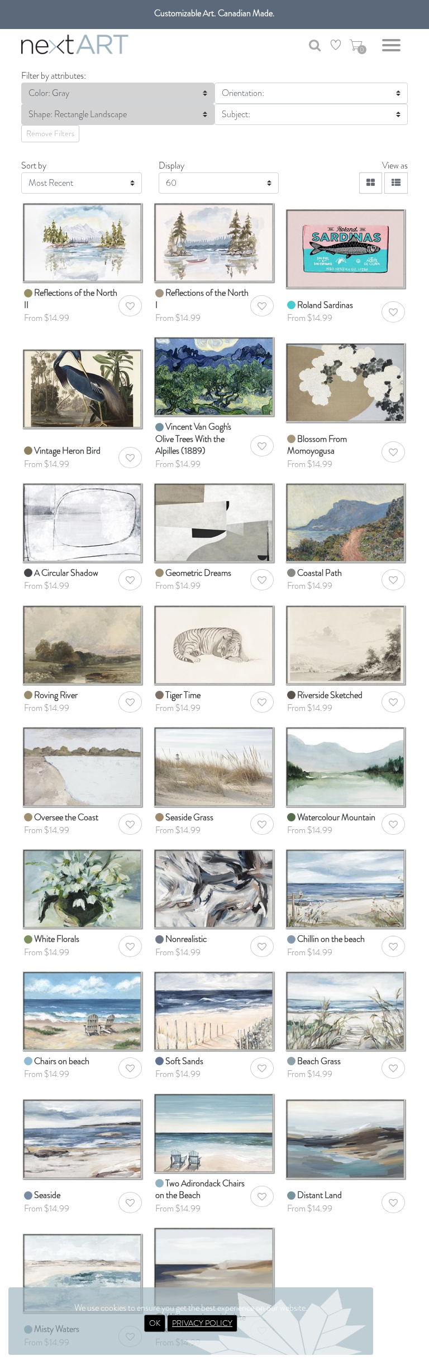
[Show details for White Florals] (83, 888)
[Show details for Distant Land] (346, 1132)
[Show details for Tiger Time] (214, 644)
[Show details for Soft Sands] (214, 1010)
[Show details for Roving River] (83, 644)
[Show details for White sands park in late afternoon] (214, 1266)
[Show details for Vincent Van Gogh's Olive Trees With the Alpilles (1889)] (214, 375)
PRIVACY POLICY (202, 1323)
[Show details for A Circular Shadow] (83, 522)
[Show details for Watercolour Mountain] (346, 766)
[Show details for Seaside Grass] (214, 766)
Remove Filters (50, 133)
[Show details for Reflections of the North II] (83, 241)
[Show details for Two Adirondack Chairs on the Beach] (214, 1132)
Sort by (33, 165)
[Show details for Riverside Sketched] (346, 644)
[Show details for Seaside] (83, 1132)
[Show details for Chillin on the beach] (346, 888)
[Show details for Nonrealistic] (214, 888)
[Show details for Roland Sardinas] (346, 241)
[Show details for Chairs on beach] (83, 1010)
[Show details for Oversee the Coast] (83, 766)
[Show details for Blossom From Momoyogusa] (346, 375)
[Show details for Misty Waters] (83, 1266)
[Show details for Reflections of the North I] (214, 241)
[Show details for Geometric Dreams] (214, 522)
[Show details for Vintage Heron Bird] (83, 375)
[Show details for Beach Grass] (346, 1010)
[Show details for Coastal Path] (346, 522)
